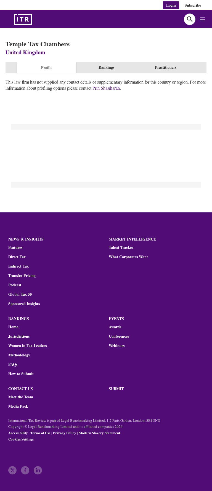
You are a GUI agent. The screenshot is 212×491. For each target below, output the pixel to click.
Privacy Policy (64, 432)
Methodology (19, 355)
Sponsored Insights (24, 304)
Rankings (106, 67)
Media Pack (18, 406)
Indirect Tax (18, 266)
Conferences (119, 336)
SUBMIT (116, 388)
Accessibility (18, 432)
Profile (46, 67)
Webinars (116, 346)
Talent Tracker (121, 247)
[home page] (36, 19)
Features (15, 247)
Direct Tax (17, 257)
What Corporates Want (128, 257)
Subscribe (193, 5)
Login (171, 5)
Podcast (14, 285)
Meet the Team (20, 397)
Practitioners (165, 67)
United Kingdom (25, 52)
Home (13, 327)
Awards (115, 327)
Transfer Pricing (22, 275)
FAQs (12, 364)
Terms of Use (40, 432)
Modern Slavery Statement (99, 432)
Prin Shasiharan (106, 88)
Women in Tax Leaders (27, 346)
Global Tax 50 (20, 294)
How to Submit (21, 374)
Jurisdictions (19, 336)
